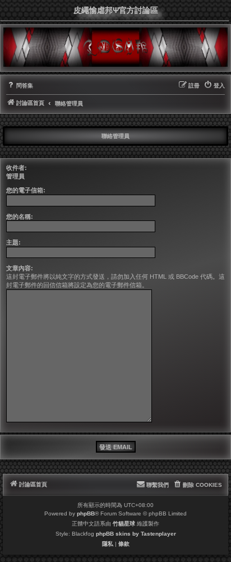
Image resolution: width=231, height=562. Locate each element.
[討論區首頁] (115, 47)
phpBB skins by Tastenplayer (136, 534)
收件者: (16, 167)
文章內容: (19, 268)
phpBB (86, 513)
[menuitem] (19, 86)
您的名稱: (19, 216)
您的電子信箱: (25, 190)
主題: (13, 242)
